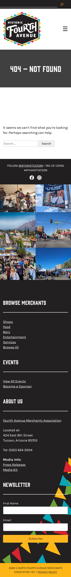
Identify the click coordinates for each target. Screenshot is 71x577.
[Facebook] (32, 177)
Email (8, 520)
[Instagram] (39, 177)
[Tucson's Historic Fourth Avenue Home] (22, 29)
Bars (6, 332)
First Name (10, 503)
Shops (8, 322)
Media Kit (10, 470)
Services (9, 342)
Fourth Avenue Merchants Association (32, 420)
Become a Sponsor (17, 386)
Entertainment (14, 337)
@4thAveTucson (31, 165)
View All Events (14, 381)
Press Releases (14, 465)
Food (6, 327)
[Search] (62, 4)
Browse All (11, 347)
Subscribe (35, 538)
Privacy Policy (47, 572)
